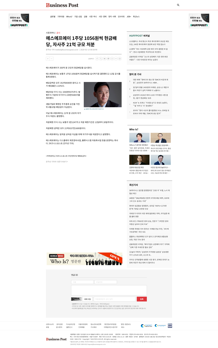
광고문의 (60, 327)
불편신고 (71, 327)
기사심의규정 (72, 324)
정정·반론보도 (126, 324)
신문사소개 (51, 324)
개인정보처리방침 (112, 324)
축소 (51, 59)
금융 (85, 16)
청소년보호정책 (97, 324)
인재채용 (83, 327)
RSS (122, 327)
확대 (48, 59)
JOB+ (129, 16)
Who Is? (69, 16)
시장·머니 (93, 16)
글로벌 (52, 16)
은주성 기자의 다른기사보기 (56, 161)
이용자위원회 (84, 324)
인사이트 (121, 16)
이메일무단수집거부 (111, 327)
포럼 (49, 327)
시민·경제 (102, 16)
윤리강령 (61, 324)
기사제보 (96, 327)
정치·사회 (112, 16)
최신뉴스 (136, 16)
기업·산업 (78, 16)
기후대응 (60, 16)
